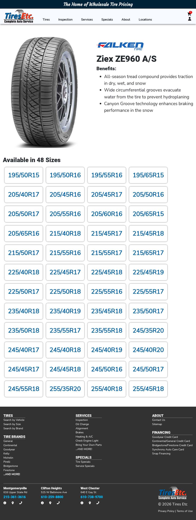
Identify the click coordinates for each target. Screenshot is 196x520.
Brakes (80, 432)
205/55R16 (65, 214)
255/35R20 (65, 389)
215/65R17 (148, 253)
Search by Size (12, 424)
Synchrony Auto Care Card (168, 449)
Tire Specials (83, 462)
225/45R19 (148, 272)
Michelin (8, 458)
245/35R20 (148, 330)
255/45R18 (148, 389)
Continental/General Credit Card (171, 441)
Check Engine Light (87, 441)
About (126, 19)
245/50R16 (106, 369)
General (8, 441)
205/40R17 (23, 194)
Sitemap (157, 424)
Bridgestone (10, 466)
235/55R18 (106, 330)
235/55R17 (65, 330)
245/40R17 (23, 350)
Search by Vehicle (13, 420)
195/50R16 (65, 175)
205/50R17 (23, 214)
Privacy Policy (166, 511)
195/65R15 (148, 175)
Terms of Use (185, 511)
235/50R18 (23, 330)
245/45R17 (23, 369)
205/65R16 (23, 233)
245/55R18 (23, 389)
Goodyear (9, 449)
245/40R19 (106, 350)
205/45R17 (106, 194)
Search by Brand (13, 428)
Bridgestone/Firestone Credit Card (172, 445)
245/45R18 (65, 369)
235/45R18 (106, 311)
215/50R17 (23, 253)
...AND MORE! (84, 449)
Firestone (9, 470)
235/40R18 (23, 311)
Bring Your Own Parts (89, 445)
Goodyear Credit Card (165, 437)
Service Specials (85, 466)
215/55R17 (106, 253)
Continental (10, 445)
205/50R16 (148, 194)
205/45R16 (65, 194)
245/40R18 (65, 350)
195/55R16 (106, 175)
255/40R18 (106, 389)
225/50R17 (23, 292)
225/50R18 (65, 292)
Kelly (6, 453)
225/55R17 (148, 292)
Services (87, 19)
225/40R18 (23, 272)
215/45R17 (106, 233)
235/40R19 (65, 311)
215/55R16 (65, 253)
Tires (46, 19)
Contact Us (158, 420)
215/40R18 (65, 233)
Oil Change (82, 424)
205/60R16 (106, 214)
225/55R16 (106, 292)
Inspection (65, 19)
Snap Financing (161, 453)
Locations (145, 19)
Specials (107, 19)
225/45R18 (106, 272)
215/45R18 (148, 233)
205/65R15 (148, 214)
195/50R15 (23, 175)
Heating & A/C (84, 436)
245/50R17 (148, 369)
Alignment (82, 428)
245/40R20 (148, 350)
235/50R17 (148, 311)
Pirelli (6, 462)
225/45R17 (65, 272)
